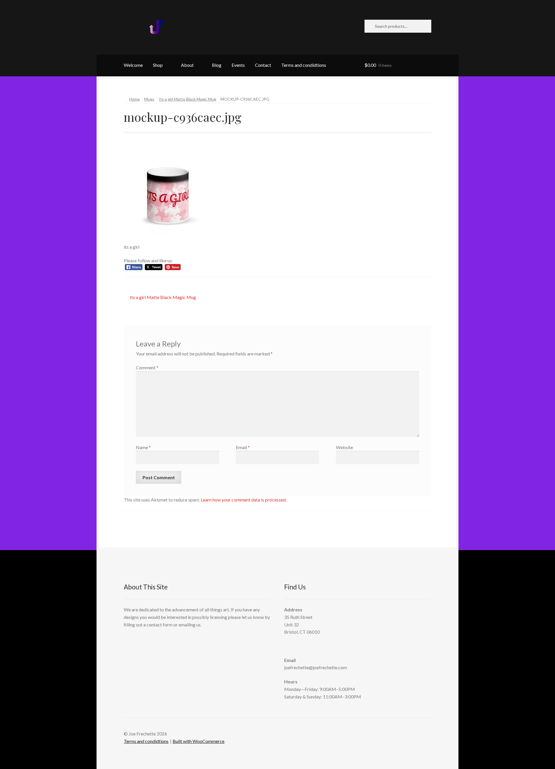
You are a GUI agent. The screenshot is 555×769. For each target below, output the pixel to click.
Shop (158, 65)
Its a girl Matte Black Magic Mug (187, 99)
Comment (147, 367)
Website (344, 447)
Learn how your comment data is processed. (243, 499)
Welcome (133, 65)
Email (243, 447)
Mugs (149, 99)
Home (134, 99)
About (187, 65)
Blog (216, 65)
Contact (263, 65)
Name (143, 447)
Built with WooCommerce (198, 741)
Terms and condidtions (303, 65)
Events (238, 65)
